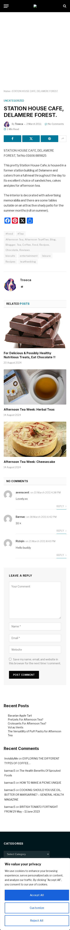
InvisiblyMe (11, 758)
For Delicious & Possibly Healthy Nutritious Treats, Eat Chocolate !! (29, 355)
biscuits (10, 255)
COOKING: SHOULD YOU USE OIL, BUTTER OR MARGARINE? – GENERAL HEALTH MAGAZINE (34, 794)
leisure (46, 255)
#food (9, 233)
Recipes (10, 261)
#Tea (21, 233)
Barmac (20, 516)
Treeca (19, 124)
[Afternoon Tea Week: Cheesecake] (35, 439)
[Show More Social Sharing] (62, 138)
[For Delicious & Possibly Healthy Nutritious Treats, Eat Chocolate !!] (35, 330)
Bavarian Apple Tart (20, 715)
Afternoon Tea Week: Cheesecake (29, 462)
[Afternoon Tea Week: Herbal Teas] (35, 387)
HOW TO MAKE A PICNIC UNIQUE (40, 782)
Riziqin (20, 541)
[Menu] (6, 6)
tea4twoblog (28, 261)
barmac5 (9, 770)
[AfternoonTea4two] (35, 6)
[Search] (64, 6)
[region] (35, 894)
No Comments (56, 124)
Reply (60, 506)
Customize (37, 907)
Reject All (36, 920)
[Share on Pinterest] (49, 138)
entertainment (29, 255)
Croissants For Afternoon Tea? (27, 723)
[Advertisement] (35, 51)
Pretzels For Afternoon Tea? (25, 719)
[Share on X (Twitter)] (31, 138)
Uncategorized (14, 100)
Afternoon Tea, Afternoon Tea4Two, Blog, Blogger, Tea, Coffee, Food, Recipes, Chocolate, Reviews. (31, 244)
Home (7, 91)
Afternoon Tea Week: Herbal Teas (29, 409)
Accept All (37, 895)
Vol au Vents (15, 727)
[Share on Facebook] (12, 138)
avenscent (22, 492)
